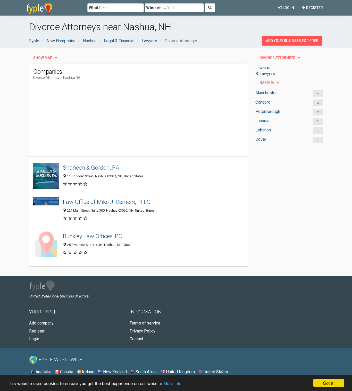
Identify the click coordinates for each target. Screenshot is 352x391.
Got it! (329, 383)
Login (34, 338)
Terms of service (145, 323)
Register (314, 8)
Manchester (266, 92)
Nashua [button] (266, 83)
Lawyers (267, 73)
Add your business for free (292, 41)
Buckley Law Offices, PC (92, 236)
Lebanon (263, 130)
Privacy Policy (142, 331)
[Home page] (39, 7)
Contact (136, 338)
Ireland (87, 371)
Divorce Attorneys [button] (277, 58)
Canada (66, 371)
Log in (288, 8)
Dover (260, 139)
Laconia (262, 120)
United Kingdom (180, 371)
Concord (262, 102)
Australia (43, 371)
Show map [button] (42, 58)
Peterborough (267, 111)
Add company (41, 323)
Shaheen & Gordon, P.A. (92, 167)
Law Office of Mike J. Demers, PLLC (106, 201)
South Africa (146, 371)
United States (215, 371)
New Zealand (114, 371)
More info (172, 383)
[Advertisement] (127, 120)
